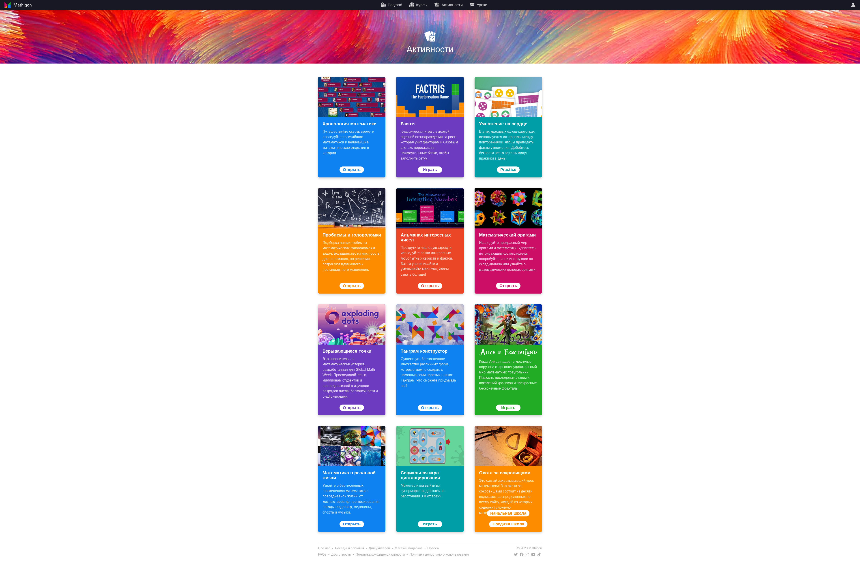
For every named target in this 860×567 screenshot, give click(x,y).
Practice (508, 169)
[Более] (854, 5)
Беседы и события (349, 548)
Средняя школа (508, 524)
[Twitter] (516, 554)
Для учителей (379, 548)
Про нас (324, 548)
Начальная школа (508, 513)
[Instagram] (527, 554)
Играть (430, 169)
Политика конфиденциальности (380, 554)
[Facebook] (522, 554)
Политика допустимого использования (439, 554)
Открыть (352, 169)
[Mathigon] (17, 5)
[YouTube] (533, 554)
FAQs (322, 554)
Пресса (433, 548)
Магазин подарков (409, 548)
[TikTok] (539, 554)
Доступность (341, 554)
